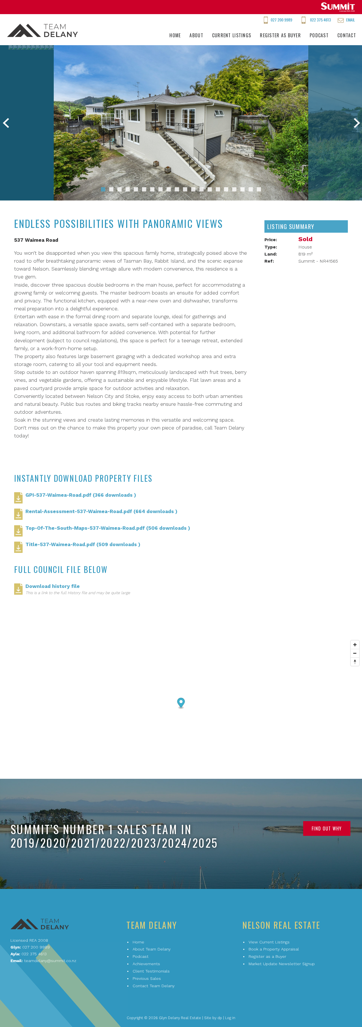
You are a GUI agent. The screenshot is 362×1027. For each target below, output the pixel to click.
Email (350, 20)
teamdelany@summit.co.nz (50, 960)
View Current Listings (269, 942)
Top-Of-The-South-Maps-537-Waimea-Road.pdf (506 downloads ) (107, 528)
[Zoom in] (355, 644)
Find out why (327, 828)
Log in (230, 1018)
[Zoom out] (355, 653)
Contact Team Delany (153, 986)
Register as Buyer (280, 35)
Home (175, 35)
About (196, 35)
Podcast (319, 35)
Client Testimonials (151, 971)
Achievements (146, 963)
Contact (346, 35)
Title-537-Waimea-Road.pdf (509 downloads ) (82, 544)
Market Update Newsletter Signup (282, 963)
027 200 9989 (281, 20)
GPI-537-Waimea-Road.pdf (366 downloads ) (80, 495)
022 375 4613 (320, 20)
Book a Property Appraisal (274, 949)
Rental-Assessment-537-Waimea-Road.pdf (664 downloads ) (101, 511)
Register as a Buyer (267, 956)
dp (219, 1018)
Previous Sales (147, 978)
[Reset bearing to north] (355, 661)
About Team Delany (152, 949)
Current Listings (231, 35)
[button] (103, 189)
